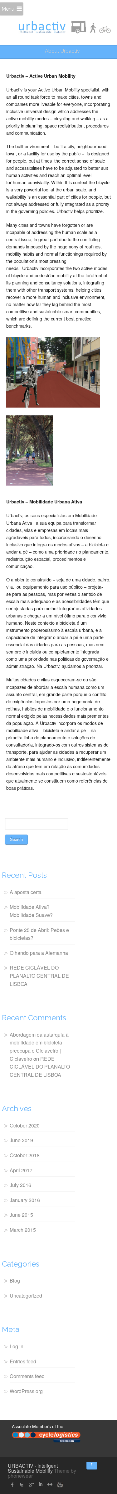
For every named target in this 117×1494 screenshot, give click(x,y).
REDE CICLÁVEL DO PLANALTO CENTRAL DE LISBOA (39, 975)
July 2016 (20, 1185)
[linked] (40, 1484)
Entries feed (23, 1361)
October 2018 (25, 1155)
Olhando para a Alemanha (39, 952)
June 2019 (21, 1140)
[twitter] (22, 1484)
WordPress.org (26, 1391)
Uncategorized (26, 1295)
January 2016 (25, 1200)
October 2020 (25, 1125)
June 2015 (21, 1214)
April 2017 (21, 1170)
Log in (16, 1346)
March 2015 (23, 1229)
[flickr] (50, 1484)
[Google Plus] (31, 1484)
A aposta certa (25, 892)
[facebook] (12, 1484)
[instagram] (59, 1484)
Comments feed (27, 1376)
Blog (15, 1280)
